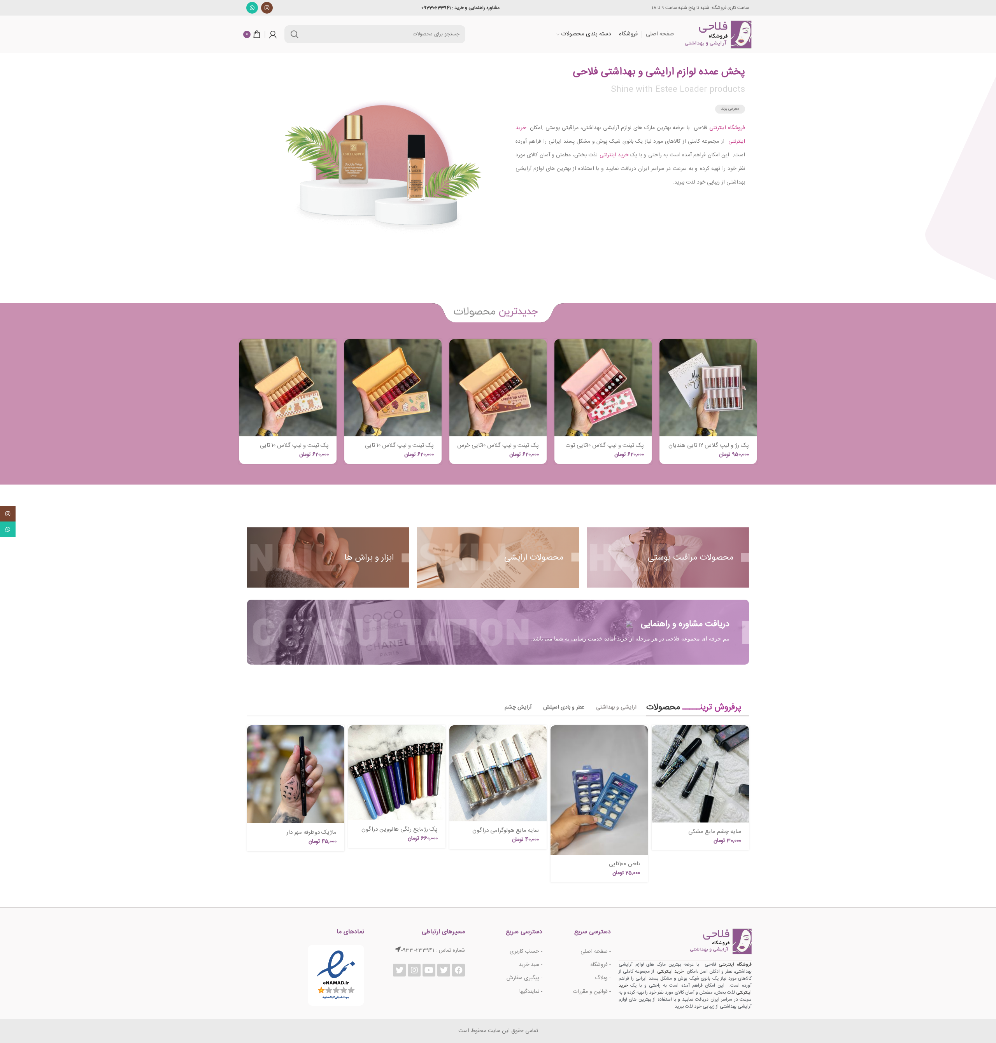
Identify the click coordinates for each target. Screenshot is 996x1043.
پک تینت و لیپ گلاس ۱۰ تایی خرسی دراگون (294, 449)
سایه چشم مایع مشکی (714, 831)
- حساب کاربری (526, 951)
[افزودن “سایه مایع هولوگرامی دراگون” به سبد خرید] (455, 738)
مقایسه (665, 387)
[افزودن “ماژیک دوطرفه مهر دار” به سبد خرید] (253, 738)
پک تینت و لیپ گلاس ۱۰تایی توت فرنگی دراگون (604, 449)
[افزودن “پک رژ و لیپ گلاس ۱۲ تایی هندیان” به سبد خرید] (665, 351)
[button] (730, 109)
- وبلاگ (603, 978)
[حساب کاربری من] (273, 34)
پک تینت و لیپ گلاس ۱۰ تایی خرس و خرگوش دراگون (399, 449)
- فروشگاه (601, 965)
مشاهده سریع (665, 369)
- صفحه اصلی (595, 951)
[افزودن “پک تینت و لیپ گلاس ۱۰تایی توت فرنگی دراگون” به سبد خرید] (560, 351)
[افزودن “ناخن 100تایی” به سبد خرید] (556, 738)
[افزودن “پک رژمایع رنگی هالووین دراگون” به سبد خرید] (354, 738)
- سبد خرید (530, 965)
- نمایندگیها (530, 991)
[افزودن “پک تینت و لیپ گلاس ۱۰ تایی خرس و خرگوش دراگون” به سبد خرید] (350, 351)
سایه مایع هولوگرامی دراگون (505, 830)
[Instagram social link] (267, 8)
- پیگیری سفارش (524, 978)
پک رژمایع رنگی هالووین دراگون (399, 829)
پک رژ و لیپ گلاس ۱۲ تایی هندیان (708, 445)
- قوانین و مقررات (592, 991)
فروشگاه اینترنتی (726, 128)
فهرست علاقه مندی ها (665, 404)
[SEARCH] (295, 34)
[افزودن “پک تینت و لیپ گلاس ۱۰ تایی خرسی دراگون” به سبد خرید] (245, 351)
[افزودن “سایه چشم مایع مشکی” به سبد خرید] (657, 738)
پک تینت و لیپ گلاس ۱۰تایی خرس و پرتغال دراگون (498, 449)
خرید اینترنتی (613, 155)
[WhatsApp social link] (252, 8)
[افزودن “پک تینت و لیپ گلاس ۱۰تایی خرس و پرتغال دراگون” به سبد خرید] (455, 351)
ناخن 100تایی (624, 864)
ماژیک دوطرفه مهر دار (311, 832)
